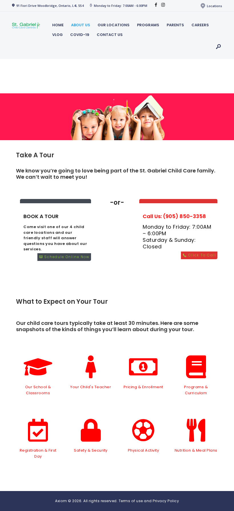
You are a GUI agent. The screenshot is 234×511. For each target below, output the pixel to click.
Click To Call (201, 255)
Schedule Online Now (66, 257)
